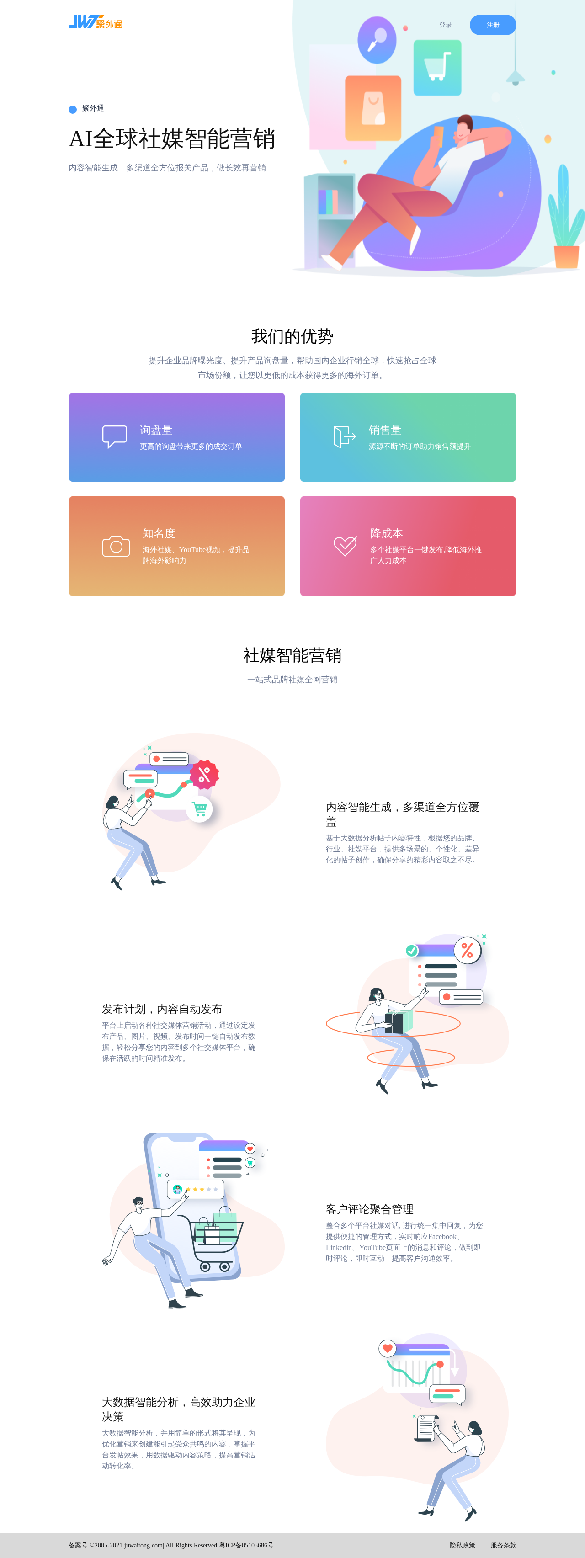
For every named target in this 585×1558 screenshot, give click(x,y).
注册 (493, 24)
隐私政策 (462, 1545)
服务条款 (503, 1545)
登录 (445, 24)
